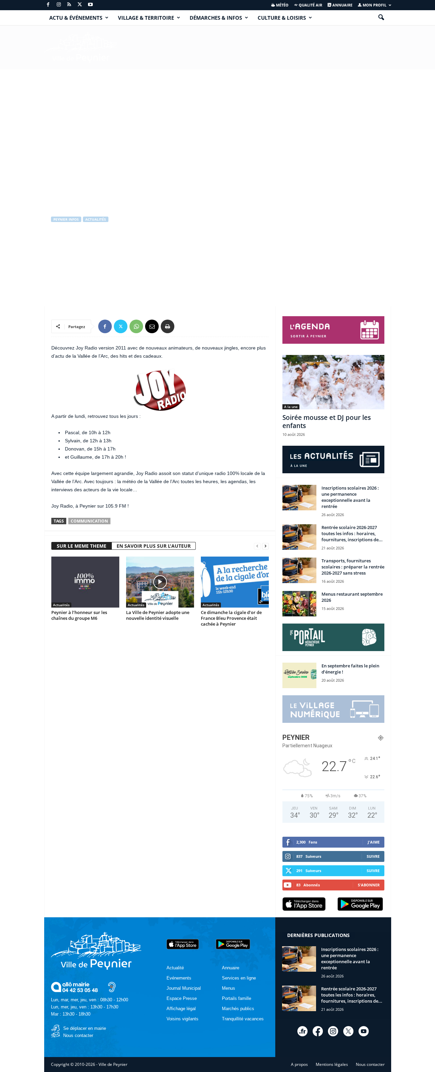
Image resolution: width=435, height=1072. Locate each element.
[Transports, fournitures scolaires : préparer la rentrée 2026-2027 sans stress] (299, 570)
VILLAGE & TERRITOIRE (146, 17)
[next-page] (265, 546)
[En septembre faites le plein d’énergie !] (299, 675)
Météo (282, 4)
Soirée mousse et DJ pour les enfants (326, 421)
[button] (380, 17)
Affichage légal (181, 1008)
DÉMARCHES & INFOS (216, 17)
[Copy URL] (183, 326)
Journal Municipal (184, 988)
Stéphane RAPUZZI (75, 265)
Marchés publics (238, 1008)
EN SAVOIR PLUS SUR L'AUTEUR (154, 546)
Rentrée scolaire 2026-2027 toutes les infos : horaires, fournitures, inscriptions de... (352, 533)
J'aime (374, 842)
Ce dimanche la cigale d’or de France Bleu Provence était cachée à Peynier (231, 618)
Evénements (179, 978)
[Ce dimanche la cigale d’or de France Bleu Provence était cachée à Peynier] (235, 582)
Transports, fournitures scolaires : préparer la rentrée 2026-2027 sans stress (352, 567)
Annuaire (341, 4)
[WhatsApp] (136, 326)
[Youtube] (90, 5)
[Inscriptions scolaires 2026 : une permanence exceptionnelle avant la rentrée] (299, 497)
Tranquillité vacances (243, 1018)
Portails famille (236, 998)
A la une (291, 406)
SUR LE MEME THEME (81, 546)
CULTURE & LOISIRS (282, 17)
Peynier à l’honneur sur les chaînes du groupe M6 (79, 615)
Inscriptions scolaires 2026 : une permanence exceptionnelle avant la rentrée (350, 497)
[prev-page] (257, 546)
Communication (89, 521)
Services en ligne (239, 978)
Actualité (175, 967)
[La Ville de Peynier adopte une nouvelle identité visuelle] (160, 582)
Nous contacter (78, 1035)
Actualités (95, 219)
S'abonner (369, 884)
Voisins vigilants (182, 1018)
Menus (228, 988)
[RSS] (69, 5)
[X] (80, 5)
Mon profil (374, 4)
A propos (299, 1064)
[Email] (152, 326)
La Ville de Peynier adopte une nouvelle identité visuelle (157, 615)
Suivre (373, 856)
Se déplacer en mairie (84, 1028)
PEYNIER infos (66, 219)
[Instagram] (59, 5)
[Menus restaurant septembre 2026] (299, 603)
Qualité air (310, 4)
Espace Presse (182, 998)
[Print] (167, 326)
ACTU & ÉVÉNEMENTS (75, 17)
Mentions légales (332, 1064)
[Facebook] (48, 5)
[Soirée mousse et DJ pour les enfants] (333, 382)
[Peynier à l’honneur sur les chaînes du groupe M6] (85, 582)
